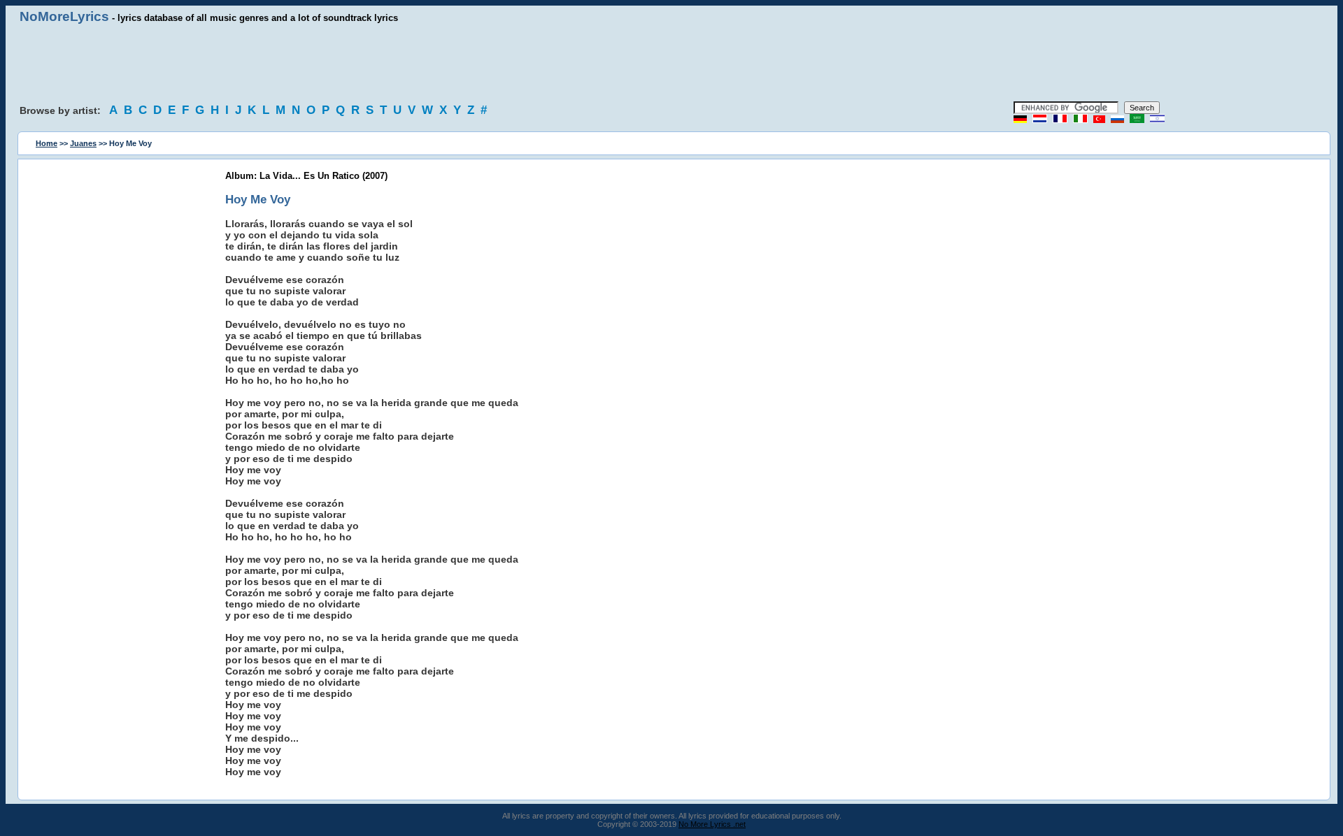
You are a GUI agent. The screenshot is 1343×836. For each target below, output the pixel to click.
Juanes (83, 143)
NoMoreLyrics (64, 16)
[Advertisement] (671, 62)
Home (46, 143)
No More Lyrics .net (712, 824)
